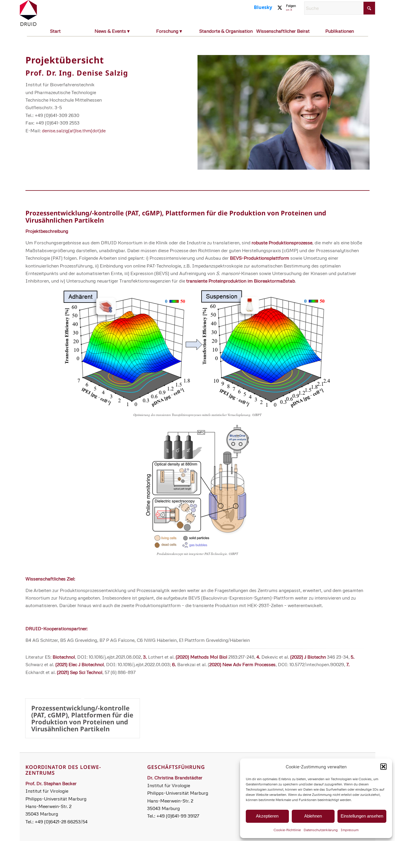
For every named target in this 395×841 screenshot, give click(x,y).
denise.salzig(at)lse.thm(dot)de (74, 130)
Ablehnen (313, 815)
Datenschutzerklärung (321, 830)
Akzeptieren (267, 815)
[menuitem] (55, 32)
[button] (383, 766)
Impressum (350, 830)
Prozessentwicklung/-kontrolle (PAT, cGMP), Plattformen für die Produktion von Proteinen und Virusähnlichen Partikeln (175, 216)
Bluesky (263, 7)
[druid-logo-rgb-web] (28, 13)
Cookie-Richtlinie (287, 830)
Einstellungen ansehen (362, 815)
